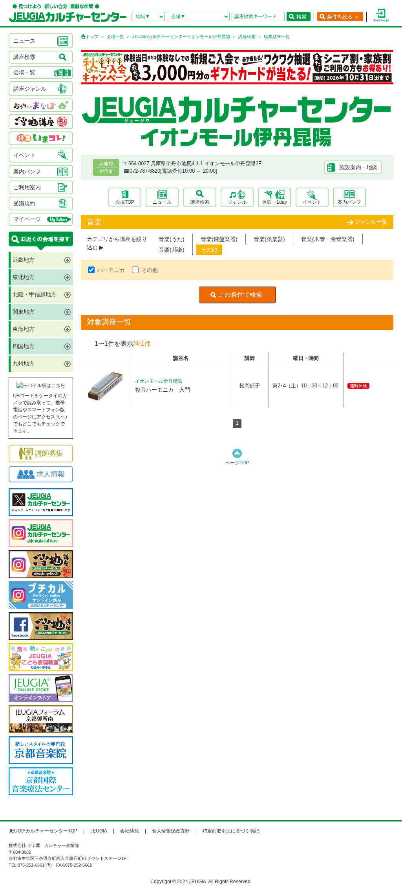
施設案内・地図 (358, 167)
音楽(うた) (172, 239)
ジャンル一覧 (370, 222)
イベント (312, 202)
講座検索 (247, 36)
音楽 (94, 222)
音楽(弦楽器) (269, 239)
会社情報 (129, 831)
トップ (92, 36)
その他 (209, 249)
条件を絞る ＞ (343, 17)
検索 (301, 17)
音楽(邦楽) (172, 249)
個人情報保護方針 (171, 831)
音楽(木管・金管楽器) (327, 239)
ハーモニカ (111, 270)
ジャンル (237, 202)
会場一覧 (115, 36)
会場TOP (124, 202)
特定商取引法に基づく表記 (231, 831)
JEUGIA (98, 831)
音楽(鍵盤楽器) (219, 239)
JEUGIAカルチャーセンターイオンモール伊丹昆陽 (181, 36)
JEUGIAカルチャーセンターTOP (43, 831)
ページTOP (237, 462)
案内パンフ (349, 202)
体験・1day (274, 202)
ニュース (162, 202)
